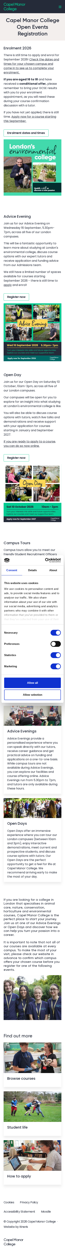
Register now (16, 297)
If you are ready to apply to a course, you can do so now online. (30, 443)
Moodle (46, 1211)
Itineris (23, 1227)
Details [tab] (32, 570)
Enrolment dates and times (26, 133)
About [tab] (53, 570)
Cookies (9, 1202)
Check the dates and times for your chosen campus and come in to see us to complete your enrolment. (31, 66)
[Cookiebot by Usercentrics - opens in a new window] (46, 560)
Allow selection (32, 694)
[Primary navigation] (60, 7)
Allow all (32, 682)
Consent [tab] (11, 570)
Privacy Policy (29, 1202)
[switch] (56, 644)
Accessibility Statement (19, 1211)
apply (8, 285)
